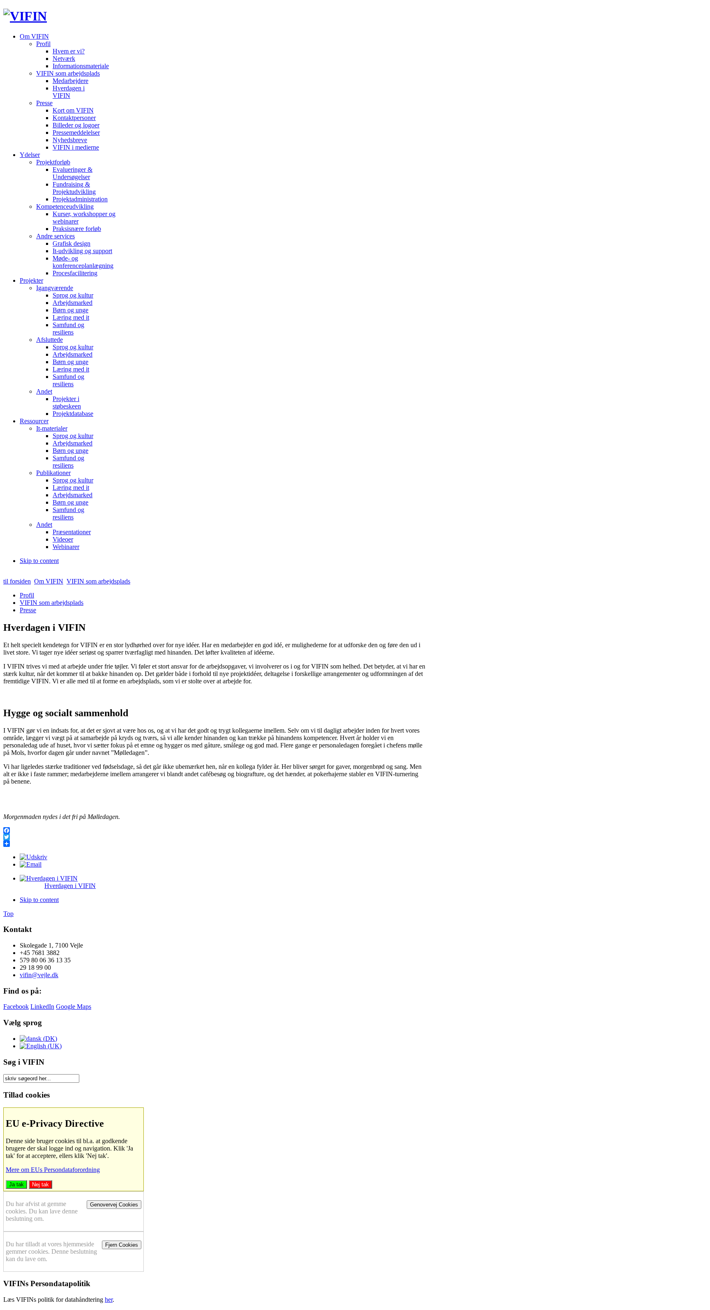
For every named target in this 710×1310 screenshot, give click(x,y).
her (109, 1299)
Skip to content (39, 560)
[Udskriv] (33, 856)
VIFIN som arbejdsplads (98, 581)
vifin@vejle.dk (39, 974)
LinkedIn (42, 1006)
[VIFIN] (25, 16)
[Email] (30, 864)
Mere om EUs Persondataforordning (53, 1169)
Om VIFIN (48, 581)
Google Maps (73, 1006)
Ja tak (16, 1184)
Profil (27, 595)
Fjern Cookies (121, 1245)
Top (8, 913)
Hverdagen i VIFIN (70, 885)
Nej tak (40, 1184)
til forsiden (17, 581)
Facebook (16, 1006)
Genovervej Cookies (114, 1205)
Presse (28, 610)
